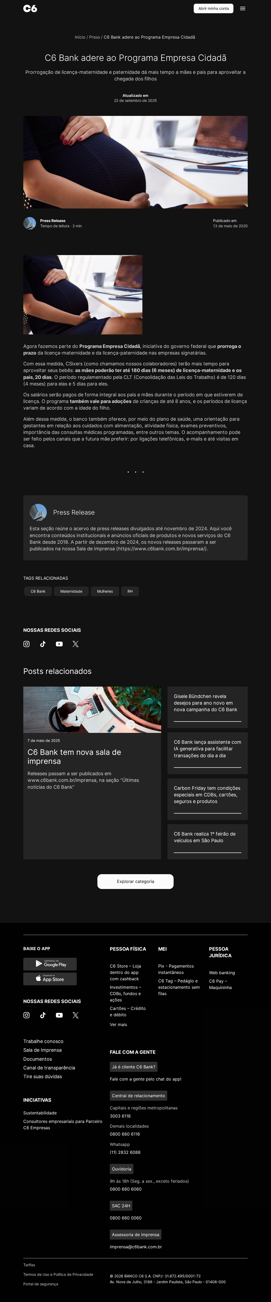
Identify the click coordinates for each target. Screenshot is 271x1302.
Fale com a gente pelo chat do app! (145, 1079)
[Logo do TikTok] (43, 646)
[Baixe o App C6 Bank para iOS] (50, 979)
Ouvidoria (121, 1169)
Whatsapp (120, 1144)
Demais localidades (129, 1126)
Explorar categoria (135, 881)
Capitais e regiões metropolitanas (144, 1107)
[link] (92, 773)
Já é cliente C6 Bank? (133, 1066)
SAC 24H (121, 1205)
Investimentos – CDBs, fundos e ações (125, 993)
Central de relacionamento (138, 1095)
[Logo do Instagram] (26, 646)
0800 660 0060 (126, 1218)
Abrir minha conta (213, 8)
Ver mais (118, 1024)
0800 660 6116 (125, 1134)
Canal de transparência (49, 1067)
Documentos (37, 1059)
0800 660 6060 (126, 1189)
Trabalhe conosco (43, 1041)
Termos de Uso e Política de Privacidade (58, 1274)
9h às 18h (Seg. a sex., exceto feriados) (149, 1181)
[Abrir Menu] (243, 8)
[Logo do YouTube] (59, 646)
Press (94, 37)
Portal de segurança (40, 1284)
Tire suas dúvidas (42, 1076)
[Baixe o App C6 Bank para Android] (50, 964)
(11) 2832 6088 (125, 1152)
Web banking (222, 972)
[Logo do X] (75, 646)
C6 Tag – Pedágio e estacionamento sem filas (179, 987)
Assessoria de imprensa (135, 1234)
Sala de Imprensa (42, 1050)
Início (80, 37)
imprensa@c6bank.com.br (136, 1246)
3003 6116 (120, 1116)
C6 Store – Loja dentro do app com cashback (125, 972)
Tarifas (29, 1265)
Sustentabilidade (40, 1112)
